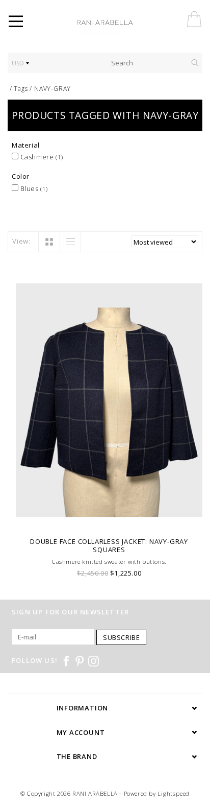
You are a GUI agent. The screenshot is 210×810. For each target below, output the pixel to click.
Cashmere (40, 156)
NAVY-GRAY (52, 88)
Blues (33, 188)
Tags (21, 88)
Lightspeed (174, 793)
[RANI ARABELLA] (119, 23)
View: (21, 241)
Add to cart (109, 518)
